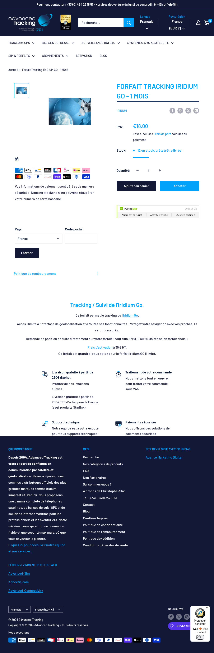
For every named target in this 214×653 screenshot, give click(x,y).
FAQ (86, 471)
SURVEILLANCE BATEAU (98, 43)
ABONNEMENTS (53, 56)
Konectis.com (18, 582)
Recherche (91, 457)
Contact (89, 504)
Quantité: (123, 170)
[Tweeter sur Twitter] (188, 110)
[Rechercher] (129, 22)
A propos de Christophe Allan (104, 491)
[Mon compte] (198, 22)
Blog (86, 511)
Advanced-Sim (19, 573)
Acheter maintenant (179, 187)
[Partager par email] (196, 110)
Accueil (13, 70)
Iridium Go (130, 315)
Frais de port (162, 134)
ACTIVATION (84, 56)
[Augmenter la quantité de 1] (159, 170)
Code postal (74, 229)
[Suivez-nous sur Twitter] (179, 617)
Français (16, 609)
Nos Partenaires (95, 477)
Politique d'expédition (99, 538)
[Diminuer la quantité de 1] (137, 170)
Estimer (27, 253)
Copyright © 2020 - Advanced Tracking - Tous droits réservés (48, 625)
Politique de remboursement (35, 273)
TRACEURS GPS (19, 43)
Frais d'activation (100, 347)
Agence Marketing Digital (164, 457)
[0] (206, 22)
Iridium (122, 110)
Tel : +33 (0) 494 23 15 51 (100, 498)
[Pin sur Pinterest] (180, 110)
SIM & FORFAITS (19, 56)
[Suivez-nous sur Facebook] (171, 617)
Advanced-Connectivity (25, 590)
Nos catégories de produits (103, 464)
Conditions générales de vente (105, 545)
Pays (18, 229)
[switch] (200, 637)
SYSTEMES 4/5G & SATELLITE (148, 43)
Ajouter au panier (136, 186)
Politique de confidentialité (103, 525)
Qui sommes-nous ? (97, 484)
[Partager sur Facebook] (172, 110)
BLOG (103, 56)
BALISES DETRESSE (56, 43)
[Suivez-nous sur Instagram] (187, 617)
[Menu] (207, 608)
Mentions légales (95, 518)
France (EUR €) (44, 609)
